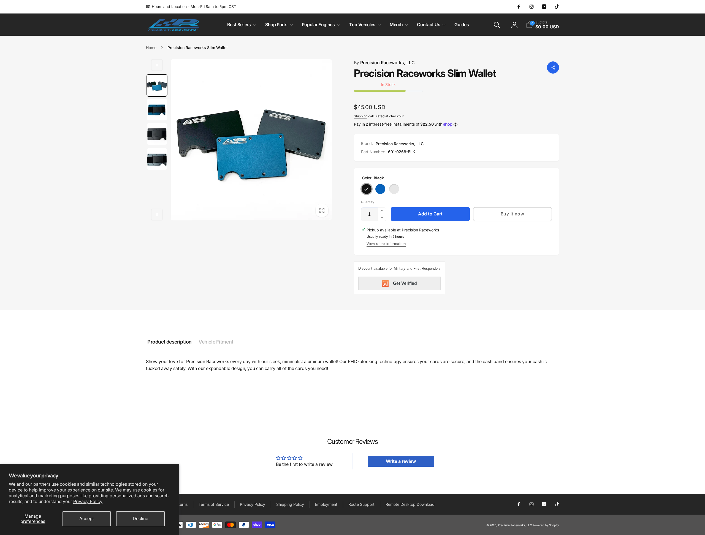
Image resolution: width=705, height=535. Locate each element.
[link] (191, 7)
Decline (140, 518)
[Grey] (394, 189)
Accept (86, 518)
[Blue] (380, 189)
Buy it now (512, 214)
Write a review (401, 461)
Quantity (367, 202)
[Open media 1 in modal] (251, 139)
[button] (240, 24)
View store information (386, 244)
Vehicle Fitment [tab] (216, 342)
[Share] (553, 67)
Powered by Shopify (546, 525)
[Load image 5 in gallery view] (157, 109)
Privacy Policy (87, 501)
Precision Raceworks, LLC (384, 62)
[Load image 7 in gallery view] (157, 159)
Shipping (360, 116)
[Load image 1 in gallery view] (157, 85)
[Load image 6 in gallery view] (157, 134)
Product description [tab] (169, 342)
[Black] (367, 189)
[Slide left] (157, 65)
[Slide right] (157, 214)
